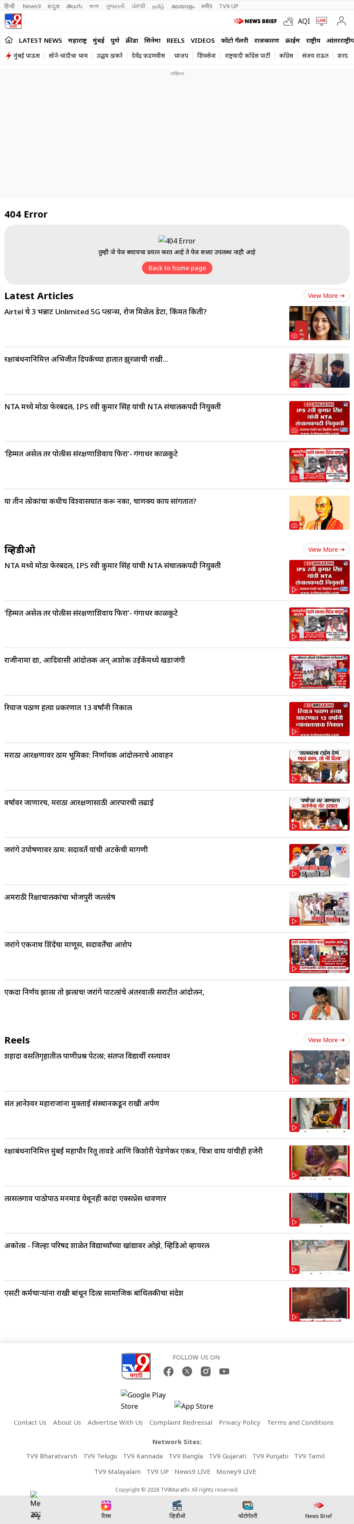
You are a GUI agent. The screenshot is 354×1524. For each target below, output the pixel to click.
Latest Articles (38, 295)
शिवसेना (206, 55)
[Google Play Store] (147, 1400)
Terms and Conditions (300, 1422)
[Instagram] (206, 1371)
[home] (9, 39)
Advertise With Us (115, 1422)
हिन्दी (10, 6)
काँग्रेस (286, 55)
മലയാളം (182, 6)
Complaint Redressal (180, 1422)
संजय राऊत (315, 55)
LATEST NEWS (40, 40)
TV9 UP (157, 1471)
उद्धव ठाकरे (110, 55)
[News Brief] (256, 21)
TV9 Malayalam (117, 1471)
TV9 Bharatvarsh (51, 1455)
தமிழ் (158, 6)
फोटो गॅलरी (234, 40)
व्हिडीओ (19, 549)
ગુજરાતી (115, 6)
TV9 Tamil (309, 1455)
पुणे (115, 40)
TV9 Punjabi (270, 1455)
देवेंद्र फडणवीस (148, 55)
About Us (67, 1422)
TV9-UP (229, 6)
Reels (176, 40)
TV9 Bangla (185, 1455)
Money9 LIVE (236, 1471)
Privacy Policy (239, 1422)
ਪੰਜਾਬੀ (138, 6)
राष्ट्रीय (313, 40)
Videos (203, 40)
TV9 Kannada (143, 1455)
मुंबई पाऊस (27, 55)
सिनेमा (152, 40)
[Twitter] (187, 1371)
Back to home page (177, 268)
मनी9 (206, 6)
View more (323, 295)
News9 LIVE (192, 1471)
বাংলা (94, 6)
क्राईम (292, 40)
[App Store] (200, 1408)
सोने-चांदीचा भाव (68, 55)
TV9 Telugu (100, 1455)
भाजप (181, 55)
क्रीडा (132, 40)
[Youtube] (224, 1371)
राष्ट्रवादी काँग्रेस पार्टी (247, 55)
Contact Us (30, 1422)
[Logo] (13, 21)
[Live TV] (319, 21)
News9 (32, 6)
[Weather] (290, 21)
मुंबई (98, 40)
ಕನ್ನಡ (53, 6)
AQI (304, 21)
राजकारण (266, 40)
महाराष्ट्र (77, 40)
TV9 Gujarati (228, 1455)
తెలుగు (74, 6)
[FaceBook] (169, 1371)
